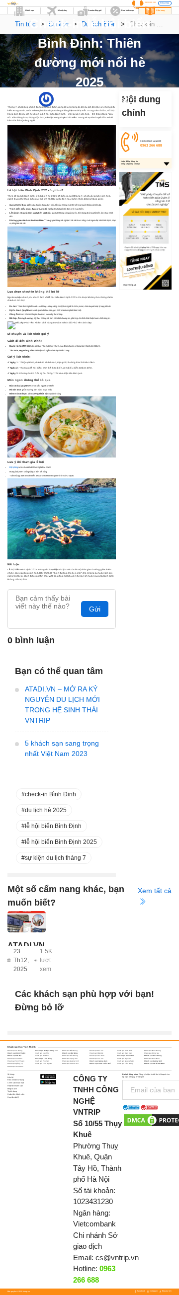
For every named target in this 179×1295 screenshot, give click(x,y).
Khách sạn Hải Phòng (70, 1056)
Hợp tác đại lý (13, 1097)
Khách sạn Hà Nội (14, 1056)
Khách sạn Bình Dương (152, 1051)
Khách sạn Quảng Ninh (153, 1061)
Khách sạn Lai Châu (14, 1059)
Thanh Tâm (58, 99)
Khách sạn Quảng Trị (15, 1064)
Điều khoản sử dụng (15, 1080)
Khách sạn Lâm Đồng (43, 1059)
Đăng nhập (164, 3)
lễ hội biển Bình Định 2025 (61, 841)
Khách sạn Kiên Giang (153, 1056)
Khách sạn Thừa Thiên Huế (100, 1064)
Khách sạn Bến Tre (96, 1051)
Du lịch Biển (112, 99)
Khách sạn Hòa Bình (97, 1056)
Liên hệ (10, 1077)
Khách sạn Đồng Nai (151, 1053)
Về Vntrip (10, 1074)
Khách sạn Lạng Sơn (70, 1059)
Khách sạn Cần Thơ (42, 1053)
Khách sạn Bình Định (124, 1051)
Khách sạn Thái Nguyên (43, 1064)
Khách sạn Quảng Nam (98, 1061)
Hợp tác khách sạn (15, 1086)
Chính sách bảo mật (15, 1083)
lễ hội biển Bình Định (53, 826)
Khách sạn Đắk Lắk (96, 1053)
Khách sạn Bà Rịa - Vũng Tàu (46, 1051)
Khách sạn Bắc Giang (70, 1051)
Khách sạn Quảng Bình (70, 1061)
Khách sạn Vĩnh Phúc (15, 1066)
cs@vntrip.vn (117, 1257)
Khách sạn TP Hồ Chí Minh (154, 1064)
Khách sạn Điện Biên (124, 1053)
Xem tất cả (155, 891)
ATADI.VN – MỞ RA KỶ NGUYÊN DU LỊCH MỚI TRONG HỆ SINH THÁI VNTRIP (62, 704)
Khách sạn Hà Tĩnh (42, 1056)
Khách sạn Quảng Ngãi (125, 1061)
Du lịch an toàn (100, 99)
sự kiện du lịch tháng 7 (55, 857)
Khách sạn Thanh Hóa (70, 1064)
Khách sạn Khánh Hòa (125, 1056)
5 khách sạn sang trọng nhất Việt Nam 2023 (62, 748)
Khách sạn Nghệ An (124, 1059)
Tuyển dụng (12, 1091)
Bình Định (89, 99)
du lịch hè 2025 (46, 810)
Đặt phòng (13, 467)
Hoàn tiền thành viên (15, 1094)
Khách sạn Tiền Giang (125, 1064)
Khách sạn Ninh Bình (152, 1059)
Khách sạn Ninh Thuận (15, 1061)
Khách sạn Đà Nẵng (70, 1053)
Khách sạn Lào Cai (96, 1059)
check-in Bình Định (50, 794)
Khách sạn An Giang (14, 1051)
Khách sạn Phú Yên (42, 1061)
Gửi (94, 609)
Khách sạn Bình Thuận (16, 1053)
